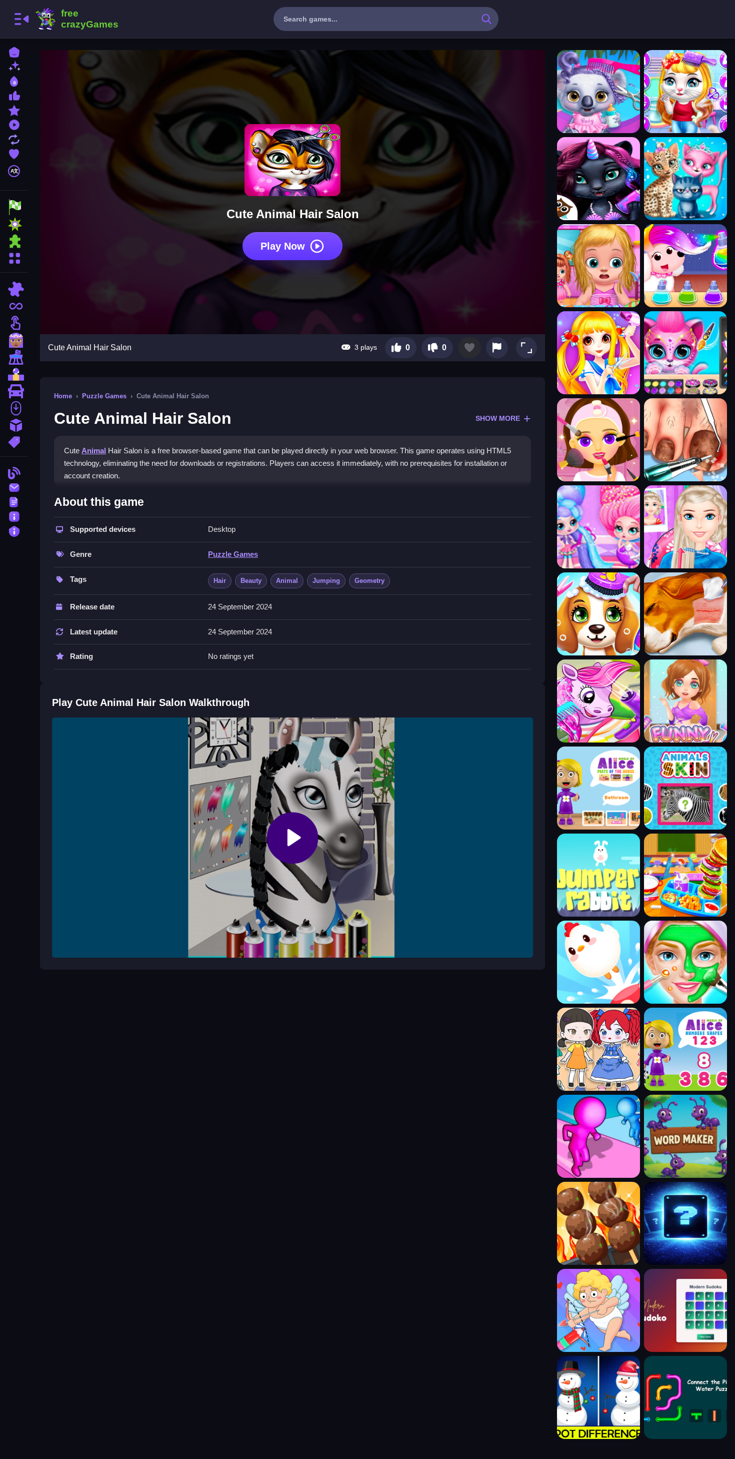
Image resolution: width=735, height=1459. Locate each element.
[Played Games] (14, 124)
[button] (526, 347)
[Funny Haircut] (685, 701)
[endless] (14, 306)
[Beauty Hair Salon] (685, 526)
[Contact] (14, 486)
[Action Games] (14, 224)
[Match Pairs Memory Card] (685, 1223)
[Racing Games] (14, 207)
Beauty (251, 580)
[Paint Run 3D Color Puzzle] (598, 1136)
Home (63, 396)
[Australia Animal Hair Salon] (598, 91)
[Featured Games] (14, 109)
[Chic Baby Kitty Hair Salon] (685, 91)
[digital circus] (14, 357)
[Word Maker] (685, 1136)
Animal (94, 450)
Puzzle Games (104, 396)
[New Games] (14, 66)
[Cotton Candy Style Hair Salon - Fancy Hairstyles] (598, 526)
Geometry (369, 580)
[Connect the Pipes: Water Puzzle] (685, 1397)
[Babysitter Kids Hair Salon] (598, 265)
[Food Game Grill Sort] (598, 1223)
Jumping (326, 580)
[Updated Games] (14, 138)
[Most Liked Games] (14, 95)
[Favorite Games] (14, 153)
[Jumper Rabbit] (598, 875)
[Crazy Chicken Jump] (598, 962)
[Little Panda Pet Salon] (685, 265)
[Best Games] (14, 80)
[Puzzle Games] (14, 241)
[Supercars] (14, 391)
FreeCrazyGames (76, 19)
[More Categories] (14, 257)
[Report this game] (497, 347)
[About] (14, 515)
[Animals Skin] (685, 788)
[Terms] (14, 501)
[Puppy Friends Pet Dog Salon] (598, 613)
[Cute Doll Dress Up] (598, 1049)
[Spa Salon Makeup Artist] (685, 962)
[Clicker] (14, 323)
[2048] (14, 425)
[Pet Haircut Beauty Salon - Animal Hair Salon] (685, 352)
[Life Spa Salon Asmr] (685, 439)
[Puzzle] (14, 289)
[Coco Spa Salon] (598, 439)
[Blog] (14, 472)
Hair (220, 580)
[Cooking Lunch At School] (685, 875)
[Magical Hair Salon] (598, 352)
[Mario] (14, 374)
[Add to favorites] (469, 347)
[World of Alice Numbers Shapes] (685, 1049)
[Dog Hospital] (685, 613)
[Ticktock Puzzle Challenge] (598, 1310)
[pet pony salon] (598, 701)
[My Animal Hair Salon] (598, 178)
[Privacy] (14, 530)
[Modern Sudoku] (685, 1310)
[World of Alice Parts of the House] (598, 788)
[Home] (14, 51)
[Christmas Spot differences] (598, 1397)
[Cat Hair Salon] (685, 178)
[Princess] (14, 340)
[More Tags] (14, 441)
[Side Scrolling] (14, 408)
